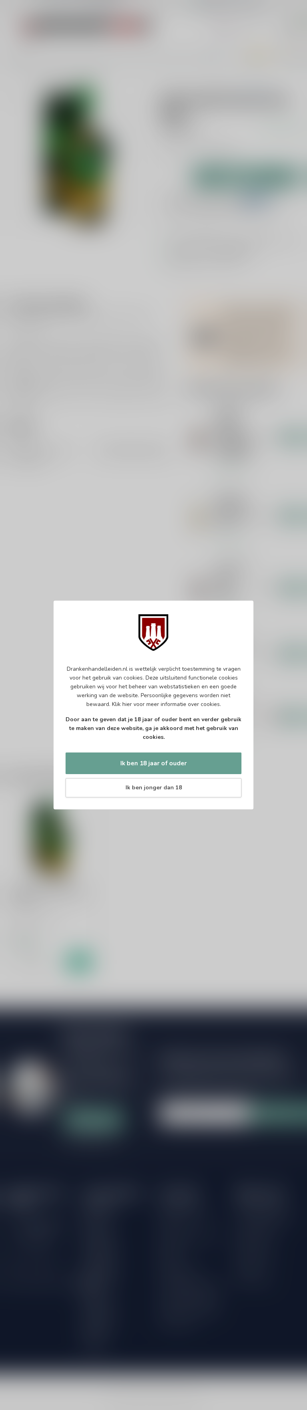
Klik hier (122, 704)
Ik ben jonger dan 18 (154, 787)
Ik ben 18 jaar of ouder (153, 763)
